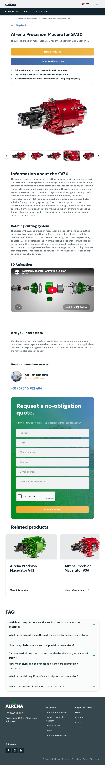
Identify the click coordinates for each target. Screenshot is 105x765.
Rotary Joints (53, 725)
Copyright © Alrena (51, 759)
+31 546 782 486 (14, 713)
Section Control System (54, 719)
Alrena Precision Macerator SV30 (56, 18)
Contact (79, 722)
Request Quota (52, 51)
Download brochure (53, 61)
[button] (85, 4)
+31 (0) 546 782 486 (26, 388)
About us (80, 717)
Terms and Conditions (71, 759)
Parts (49, 730)
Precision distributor (56, 735)
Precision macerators (27, 18)
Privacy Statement (91, 759)
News (78, 712)
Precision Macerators (57, 712)
